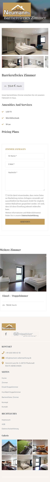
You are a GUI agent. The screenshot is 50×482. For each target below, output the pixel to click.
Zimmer (5, 383)
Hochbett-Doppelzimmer (11, 392)
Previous (6, 42)
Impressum (6, 420)
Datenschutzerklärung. (30, 215)
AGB (3, 424)
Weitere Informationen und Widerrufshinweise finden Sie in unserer (23, 214)
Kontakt (5, 407)
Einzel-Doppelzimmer (10, 387)
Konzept (5, 402)
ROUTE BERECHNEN (13, 366)
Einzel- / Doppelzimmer (15, 295)
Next (43, 42)
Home (4, 378)
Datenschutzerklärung (10, 429)
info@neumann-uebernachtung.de (18, 358)
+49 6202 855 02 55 (12, 353)
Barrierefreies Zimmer (10, 397)
